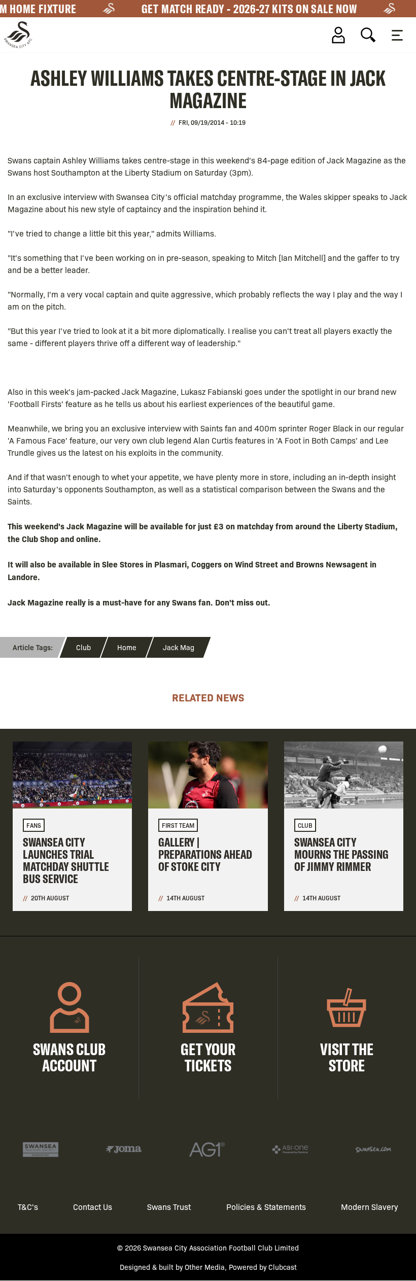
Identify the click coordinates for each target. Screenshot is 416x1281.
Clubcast (282, 1266)
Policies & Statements (266, 1206)
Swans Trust (169, 1206)
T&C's (28, 1206)
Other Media (205, 1266)
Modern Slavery (369, 1206)
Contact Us (92, 1206)
